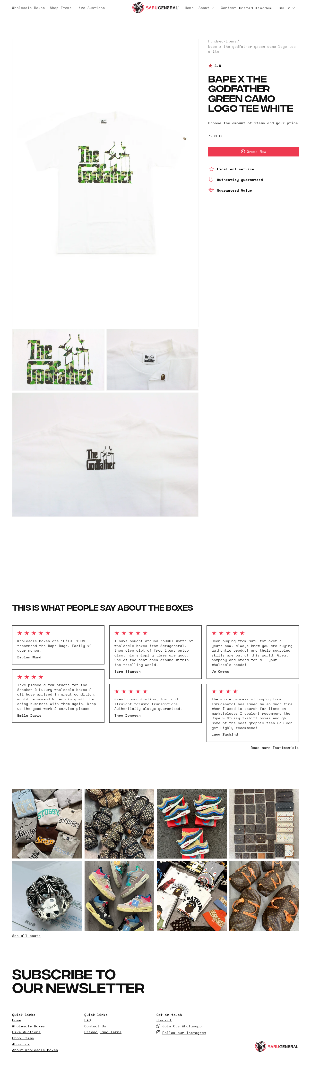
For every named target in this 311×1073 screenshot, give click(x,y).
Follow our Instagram (184, 1032)
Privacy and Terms (102, 1032)
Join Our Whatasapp (182, 1026)
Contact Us (95, 1026)
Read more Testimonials (275, 747)
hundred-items (222, 41)
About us (21, 1043)
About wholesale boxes (35, 1050)
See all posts (26, 935)
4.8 (218, 65)
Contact (164, 1020)
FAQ (87, 1020)
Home (16, 1020)
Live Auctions (26, 1032)
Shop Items (23, 1038)
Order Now (256, 151)
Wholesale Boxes (28, 1026)
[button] (207, 8)
